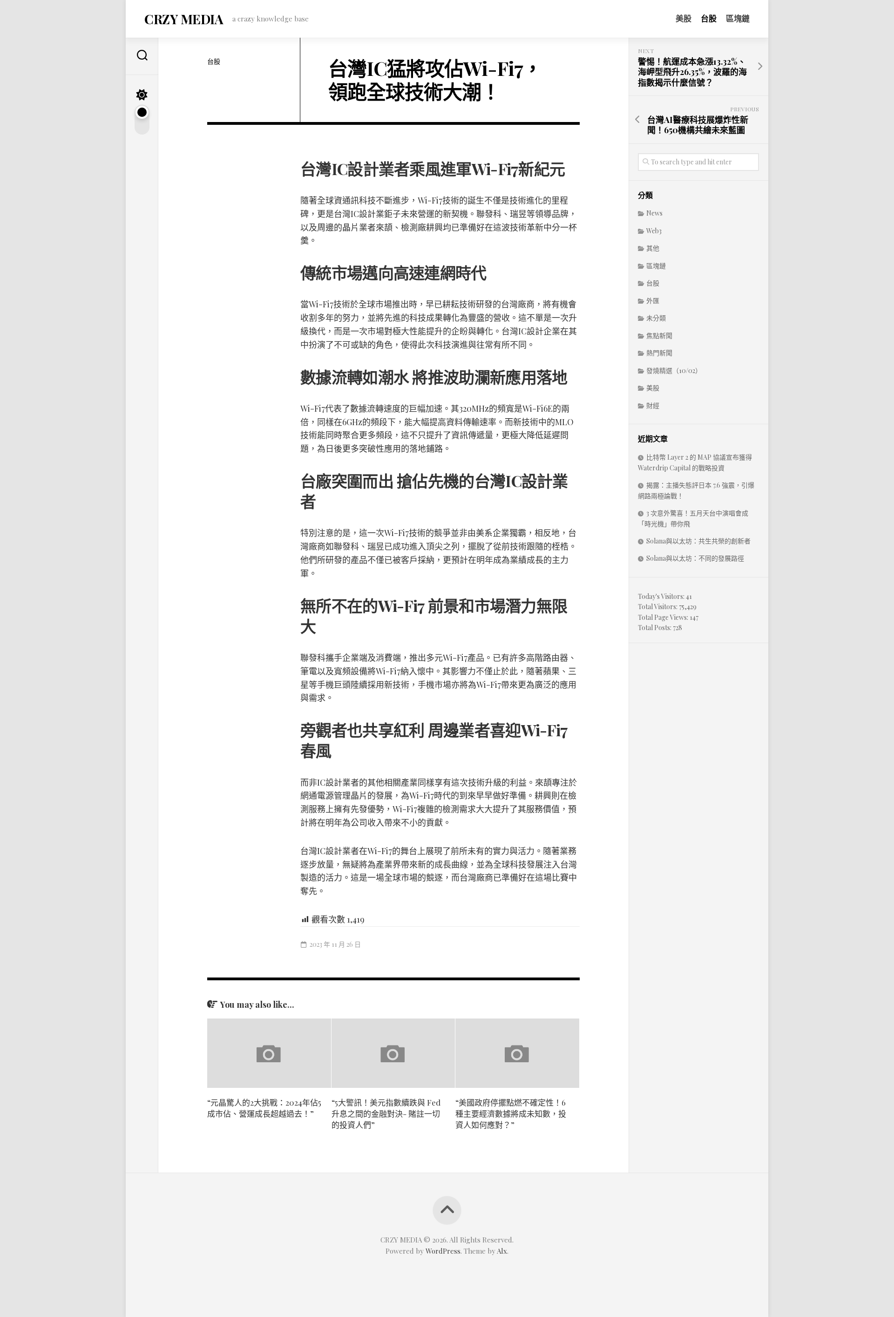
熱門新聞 (659, 352)
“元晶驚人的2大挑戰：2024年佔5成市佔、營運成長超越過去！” (264, 1108)
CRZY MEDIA (183, 18)
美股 (683, 18)
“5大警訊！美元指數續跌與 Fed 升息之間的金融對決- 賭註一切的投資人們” (386, 1113)
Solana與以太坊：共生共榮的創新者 (698, 540)
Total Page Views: (664, 617)
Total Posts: (655, 627)
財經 (652, 405)
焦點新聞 (659, 335)
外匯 (652, 300)
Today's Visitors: (662, 596)
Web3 (654, 230)
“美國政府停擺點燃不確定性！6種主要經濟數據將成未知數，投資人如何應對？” (510, 1113)
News (654, 213)
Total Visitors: (658, 606)
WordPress (443, 1251)
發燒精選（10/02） (674, 370)
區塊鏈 (738, 18)
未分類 (656, 317)
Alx (502, 1251)
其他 (652, 248)
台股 (709, 18)
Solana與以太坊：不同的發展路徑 (695, 558)
